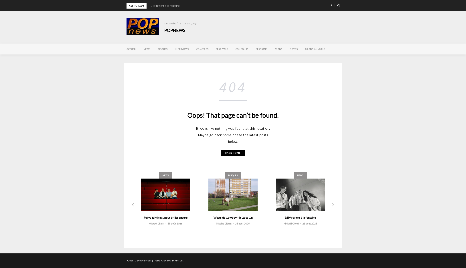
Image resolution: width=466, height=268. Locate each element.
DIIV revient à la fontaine (165, 5)
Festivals (222, 49)
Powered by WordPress (139, 260)
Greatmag (166, 260)
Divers (294, 49)
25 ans (279, 49)
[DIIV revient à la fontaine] (300, 195)
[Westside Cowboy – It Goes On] (233, 195)
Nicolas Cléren (224, 223)
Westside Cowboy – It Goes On (233, 217)
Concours (241, 49)
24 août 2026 (242, 223)
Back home (233, 152)
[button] (332, 5)
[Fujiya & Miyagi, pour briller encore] (165, 195)
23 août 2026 (309, 223)
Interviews (182, 49)
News (146, 49)
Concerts (202, 49)
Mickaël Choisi (156, 223)
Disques (162, 49)
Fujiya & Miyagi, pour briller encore (165, 217)
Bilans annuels (315, 49)
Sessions (261, 49)
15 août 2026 (175, 223)
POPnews (174, 30)
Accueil (131, 49)
